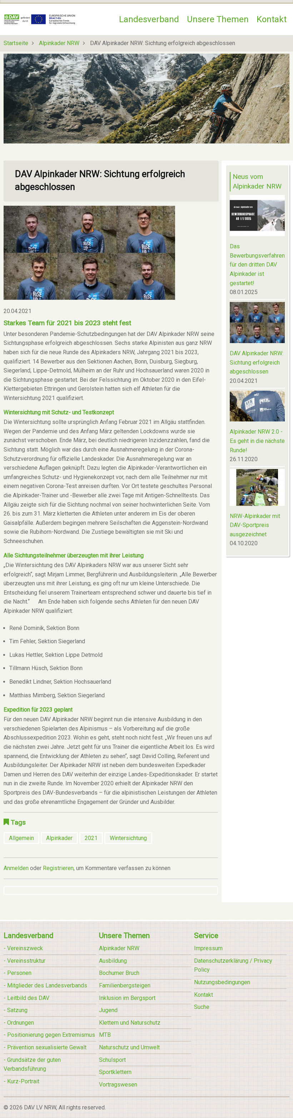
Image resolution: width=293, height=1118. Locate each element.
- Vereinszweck (23, 948)
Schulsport (112, 1059)
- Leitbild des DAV (26, 998)
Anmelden (16, 868)
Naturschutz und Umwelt (129, 1047)
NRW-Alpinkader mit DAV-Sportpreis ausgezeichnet (255, 525)
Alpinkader (59, 838)
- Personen (17, 973)
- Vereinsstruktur (24, 960)
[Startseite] (40, 18)
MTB (105, 1034)
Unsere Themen (218, 19)
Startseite (16, 43)
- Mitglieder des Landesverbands (45, 985)
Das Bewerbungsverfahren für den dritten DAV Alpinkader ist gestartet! (257, 264)
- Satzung (16, 1010)
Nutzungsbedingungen (222, 982)
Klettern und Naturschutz (129, 1022)
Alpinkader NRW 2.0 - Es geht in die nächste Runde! (257, 440)
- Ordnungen (19, 1022)
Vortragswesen (118, 1084)
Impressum (208, 948)
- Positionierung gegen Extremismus (49, 1034)
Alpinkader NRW (59, 43)
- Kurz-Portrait (21, 1081)
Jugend (108, 1010)
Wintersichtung (128, 838)
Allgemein (21, 838)
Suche (201, 1007)
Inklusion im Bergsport (127, 998)
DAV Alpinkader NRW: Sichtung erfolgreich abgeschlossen (256, 362)
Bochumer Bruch (119, 973)
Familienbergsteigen (124, 985)
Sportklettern (115, 1072)
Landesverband (149, 19)
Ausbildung (113, 960)
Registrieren (58, 868)
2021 (91, 838)
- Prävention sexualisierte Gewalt (45, 1047)
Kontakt (272, 19)
